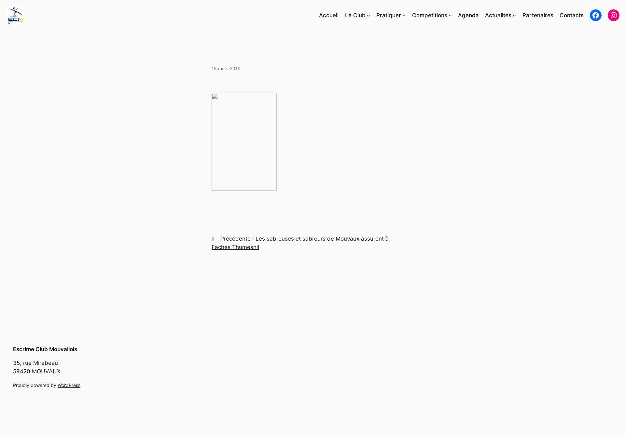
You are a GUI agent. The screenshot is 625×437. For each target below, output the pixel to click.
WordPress (69, 385)
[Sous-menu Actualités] (514, 15)
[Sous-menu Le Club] (368, 15)
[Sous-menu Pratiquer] (404, 15)
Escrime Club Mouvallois (45, 349)
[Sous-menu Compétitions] (450, 15)
